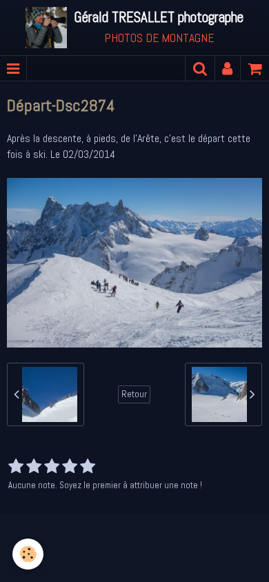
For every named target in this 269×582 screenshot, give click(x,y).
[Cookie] (27, 554)
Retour (134, 394)
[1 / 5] (15, 467)
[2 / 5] (33, 467)
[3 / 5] (51, 467)
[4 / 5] (69, 467)
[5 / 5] (87, 467)
